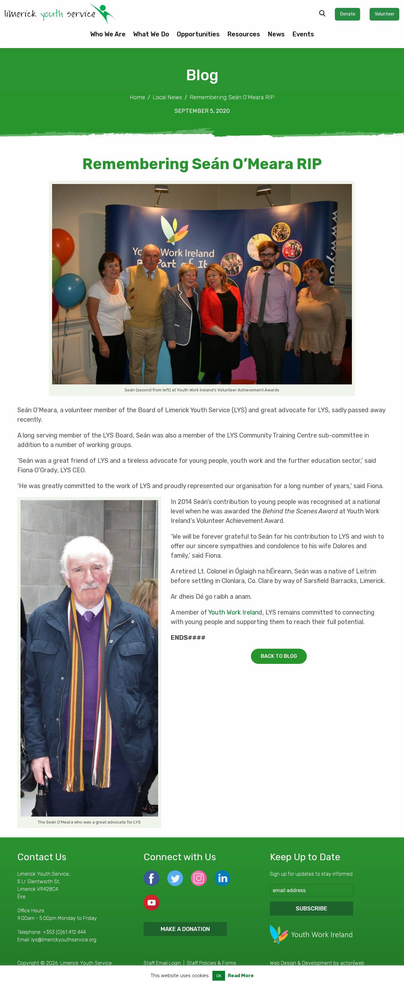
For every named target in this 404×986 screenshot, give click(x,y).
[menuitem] (108, 36)
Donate (347, 14)
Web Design (283, 963)
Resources (243, 34)
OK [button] (218, 975)
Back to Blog (279, 656)
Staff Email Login (162, 963)
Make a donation (185, 929)
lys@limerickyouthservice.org (63, 940)
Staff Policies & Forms (211, 963)
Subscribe (311, 908)
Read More (241, 975)
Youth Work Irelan (233, 612)
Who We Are (108, 34)
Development (317, 963)
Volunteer (385, 14)
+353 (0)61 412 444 (64, 932)
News (276, 34)
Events (303, 34)
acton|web (352, 963)
